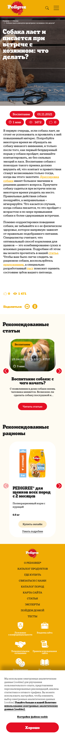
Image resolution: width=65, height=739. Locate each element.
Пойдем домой (32, 610)
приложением (13, 264)
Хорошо (32, 727)
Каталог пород (32, 586)
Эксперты (32, 604)
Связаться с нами (32, 580)
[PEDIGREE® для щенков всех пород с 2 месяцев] (32, 463)
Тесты (32, 616)
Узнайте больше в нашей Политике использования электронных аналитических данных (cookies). (31, 706)
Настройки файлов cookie (32, 717)
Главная (6, 21)
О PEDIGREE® (32, 562)
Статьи (15, 21)
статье (53, 253)
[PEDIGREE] (17, 8)
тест (30, 268)
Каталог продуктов (33, 568)
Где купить (32, 574)
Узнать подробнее (32, 531)
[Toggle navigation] (56, 8)
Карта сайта (32, 592)
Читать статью (32, 406)
